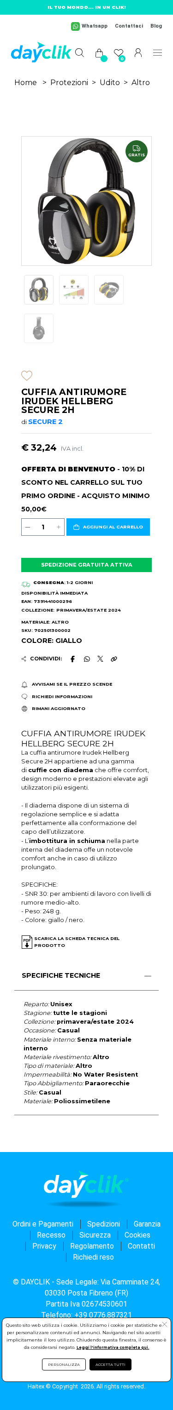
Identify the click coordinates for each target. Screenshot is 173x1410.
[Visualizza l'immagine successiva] (31, 201)
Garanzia (147, 1224)
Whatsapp (94, 26)
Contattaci (129, 26)
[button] (107, 527)
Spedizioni (103, 1224)
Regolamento (92, 1246)
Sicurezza (95, 1235)
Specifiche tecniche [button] (61, 975)
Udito (110, 82)
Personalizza (64, 1364)
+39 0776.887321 (103, 1315)
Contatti (141, 1246)
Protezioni (69, 82)
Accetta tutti (110, 1364)
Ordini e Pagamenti (42, 1224)
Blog (156, 26)
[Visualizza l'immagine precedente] (141, 201)
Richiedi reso (93, 1257)
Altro (140, 82)
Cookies (137, 1235)
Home (25, 82)
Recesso (51, 1235)
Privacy (44, 1246)
